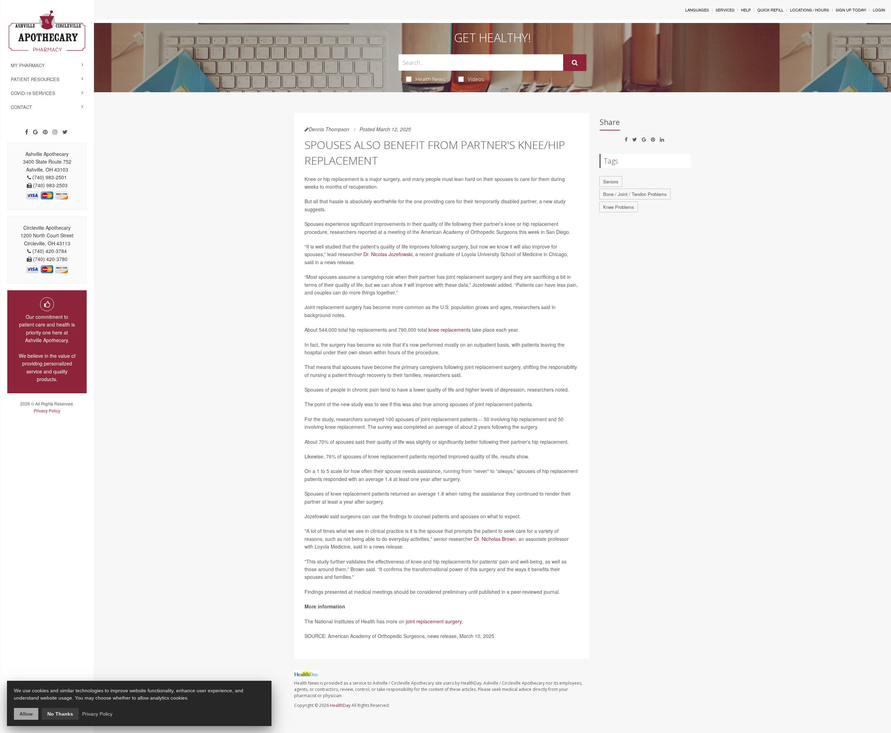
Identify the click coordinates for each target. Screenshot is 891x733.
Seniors (610, 181)
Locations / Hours (809, 10)
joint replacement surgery (434, 621)
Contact (21, 107)
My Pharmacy (28, 65)
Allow (26, 714)
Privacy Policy (47, 410)
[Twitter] (65, 131)
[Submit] (574, 62)
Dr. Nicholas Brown (495, 538)
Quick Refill (770, 10)
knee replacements (449, 329)
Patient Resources (35, 79)
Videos (476, 79)
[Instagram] (55, 131)
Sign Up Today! (851, 10)
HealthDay (340, 705)
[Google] (35, 131)
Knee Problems (618, 207)
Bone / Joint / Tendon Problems (635, 194)
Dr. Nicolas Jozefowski (387, 254)
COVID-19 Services (33, 93)
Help (746, 10)
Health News (431, 79)
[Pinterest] (45, 131)
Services (725, 10)
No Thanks (60, 714)
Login (879, 10)
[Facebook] (26, 131)
